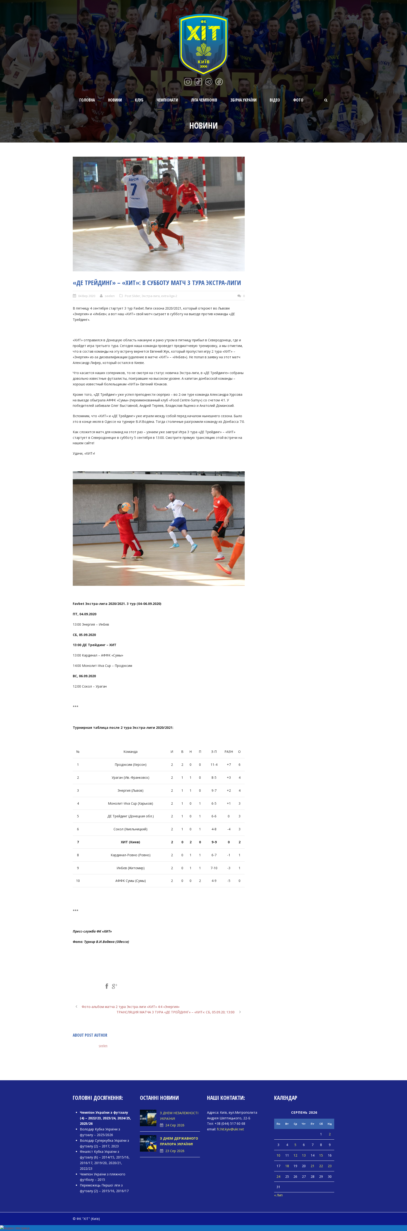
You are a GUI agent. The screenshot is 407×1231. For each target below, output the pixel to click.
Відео (275, 100)
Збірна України (243, 100)
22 (321, 1166)
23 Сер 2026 (174, 1151)
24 (278, 1176)
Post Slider (132, 296)
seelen (110, 296)
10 (278, 1155)
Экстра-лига (151, 296)
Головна (87, 100)
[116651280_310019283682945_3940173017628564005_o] (159, 214)
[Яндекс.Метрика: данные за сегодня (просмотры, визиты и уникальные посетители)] (14, 1228)
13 (304, 1155)
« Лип (278, 1195)
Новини (115, 100)
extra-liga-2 (169, 296)
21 (312, 1166)
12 (295, 1155)
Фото (298, 100)
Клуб (139, 100)
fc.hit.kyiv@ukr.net (230, 1129)
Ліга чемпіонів (204, 100)
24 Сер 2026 (174, 1125)
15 (321, 1155)
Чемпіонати (167, 100)
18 (287, 1166)
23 (330, 1166)
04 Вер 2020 (86, 296)
